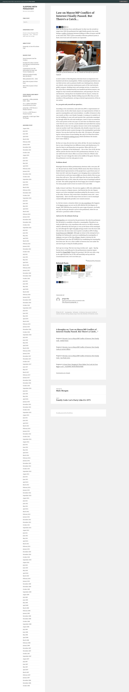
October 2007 (26, 653)
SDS (77, 229)
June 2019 (25, 313)
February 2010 (26, 578)
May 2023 (25, 206)
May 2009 (25, 602)
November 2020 (27, 276)
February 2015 (26, 428)
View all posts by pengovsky (69, 302)
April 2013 (25, 482)
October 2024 (26, 176)
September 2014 (27, 439)
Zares (73, 252)
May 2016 (25, 396)
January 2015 (26, 431)
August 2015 (26, 415)
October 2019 (26, 305)
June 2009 (25, 600)
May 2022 (25, 235)
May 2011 (25, 538)
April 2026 (25, 136)
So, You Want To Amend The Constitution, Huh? (89, 274)
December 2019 (27, 300)
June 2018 (25, 340)
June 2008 (25, 632)
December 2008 (27, 616)
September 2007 (27, 656)
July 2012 (25, 501)
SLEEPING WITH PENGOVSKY (30, 7)
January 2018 (26, 353)
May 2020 (25, 286)
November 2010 (27, 554)
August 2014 (26, 442)
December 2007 (27, 648)
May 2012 (25, 506)
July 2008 (25, 629)
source (59, 74)
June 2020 (25, 284)
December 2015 (27, 404)
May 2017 (25, 369)
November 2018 (27, 329)
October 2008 (26, 621)
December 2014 (27, 434)
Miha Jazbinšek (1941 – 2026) (30, 79)
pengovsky (25, 99)
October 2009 (26, 589)
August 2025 (26, 155)
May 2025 (25, 163)
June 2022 (25, 233)
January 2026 (26, 144)
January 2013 (26, 490)
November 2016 (27, 383)
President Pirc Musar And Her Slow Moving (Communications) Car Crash (31, 64)
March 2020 (26, 292)
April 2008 (25, 637)
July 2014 (25, 444)
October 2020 (26, 278)
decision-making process (71, 136)
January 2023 (26, 217)
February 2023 (26, 214)
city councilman (86, 203)
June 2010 (25, 568)
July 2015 (25, 418)
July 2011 (25, 533)
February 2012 (26, 514)
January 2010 (26, 581)
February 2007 (26, 675)
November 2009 (27, 586)
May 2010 (25, 570)
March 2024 (26, 187)
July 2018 (25, 337)
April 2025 (25, 166)
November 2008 (27, 618)
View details (32, 1)
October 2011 (26, 525)
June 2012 (25, 503)
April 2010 (25, 573)
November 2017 (27, 359)
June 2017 (25, 367)
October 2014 (26, 436)
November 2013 (27, 466)
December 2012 (27, 493)
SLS (82, 229)
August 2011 (26, 530)
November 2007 (27, 651)
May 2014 (25, 450)
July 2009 (25, 597)
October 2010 (26, 557)
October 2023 (26, 195)
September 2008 (27, 624)
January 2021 (26, 270)
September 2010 (27, 560)
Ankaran (58, 237)
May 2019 (25, 316)
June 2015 (25, 420)
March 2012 (26, 511)
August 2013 (26, 474)
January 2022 (26, 246)
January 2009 (26, 613)
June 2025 (25, 160)
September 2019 (27, 308)
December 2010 (27, 551)
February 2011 (26, 546)
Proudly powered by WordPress (64, 413)
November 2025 (27, 150)
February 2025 (26, 168)
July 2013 (25, 476)
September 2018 (27, 334)
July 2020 (25, 281)
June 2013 (25, 479)
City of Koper (76, 237)
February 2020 (26, 294)
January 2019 (26, 326)
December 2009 (27, 584)
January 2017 (26, 377)
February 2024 (26, 190)
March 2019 (26, 321)
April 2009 (25, 605)
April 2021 (25, 262)
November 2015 (27, 407)
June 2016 (25, 393)
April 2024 (25, 184)
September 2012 (27, 495)
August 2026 (26, 128)
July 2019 (25, 310)
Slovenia (76, 312)
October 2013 (26, 468)
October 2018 (26, 332)
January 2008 (26, 645)
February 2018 (26, 351)
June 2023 (25, 203)
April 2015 (25, 423)
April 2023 (25, 209)
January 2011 (26, 549)
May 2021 (25, 259)
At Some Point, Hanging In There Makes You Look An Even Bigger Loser (59, 275)
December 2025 (27, 147)
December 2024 (27, 174)
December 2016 (27, 380)
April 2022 (25, 238)
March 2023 (26, 211)
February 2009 (26, 610)
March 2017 (26, 372)
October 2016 (26, 385)
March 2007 (26, 672)
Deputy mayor (73, 314)
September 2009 (27, 592)
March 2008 (26, 640)
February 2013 (26, 487)
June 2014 (25, 447)
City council (88, 312)
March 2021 (26, 265)
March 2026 (26, 139)
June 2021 (25, 257)
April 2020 (25, 289)
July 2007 (25, 661)
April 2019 (25, 318)
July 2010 (25, 565)
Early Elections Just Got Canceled (74, 273)
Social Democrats (61, 233)
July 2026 (25, 131)
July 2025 (25, 158)
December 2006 (27, 680)
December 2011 (27, 519)
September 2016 (27, 388)
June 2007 (25, 664)
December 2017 (27, 356)
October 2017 (26, 361)
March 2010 (26, 576)
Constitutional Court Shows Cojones (66, 273)
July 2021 (25, 254)
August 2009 (26, 594)
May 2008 (25, 635)
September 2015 (27, 412)
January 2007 (26, 677)
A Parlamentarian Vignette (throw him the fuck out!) (81, 275)
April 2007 (25, 669)
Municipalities (60, 220)
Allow (123, 1)
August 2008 (26, 627)
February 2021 (26, 268)
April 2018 (25, 345)
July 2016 (25, 391)
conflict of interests (67, 33)
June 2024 (25, 182)
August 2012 (26, 498)
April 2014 (25, 452)
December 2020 (27, 273)
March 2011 (26, 543)
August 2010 (26, 562)
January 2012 (26, 517)
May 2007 (25, 667)
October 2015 (26, 409)
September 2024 (27, 179)
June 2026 (25, 134)
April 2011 (25, 541)
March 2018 (26, 348)
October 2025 (26, 152)
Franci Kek (66, 252)
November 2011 (27, 522)
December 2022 (27, 219)
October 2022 (26, 225)
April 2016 (25, 399)
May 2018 (25, 343)
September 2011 (27, 527)
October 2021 (26, 251)
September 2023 (27, 198)
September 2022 (27, 227)
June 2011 (25, 535)
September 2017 (27, 364)
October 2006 (26, 685)
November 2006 (27, 683)
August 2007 (26, 659)
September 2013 (27, 471)
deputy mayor (64, 205)
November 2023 (27, 192)
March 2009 (26, 608)
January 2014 (26, 460)
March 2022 (26, 241)
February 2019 (26, 324)
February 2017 (26, 375)
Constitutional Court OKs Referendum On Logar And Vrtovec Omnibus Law (30, 70)
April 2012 (25, 509)
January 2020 (26, 297)
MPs (78, 175)
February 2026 (26, 142)
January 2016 (26, 401)
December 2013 (27, 463)
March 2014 (26, 455)
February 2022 (26, 243)
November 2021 (27, 249)
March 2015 (26, 426)
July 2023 (25, 201)
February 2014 (26, 458)
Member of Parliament (89, 314)
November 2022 (27, 222)
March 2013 (26, 485)
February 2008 (26, 643)
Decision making (65, 314)
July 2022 (25, 230)
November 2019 (27, 302)
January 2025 (26, 171)
